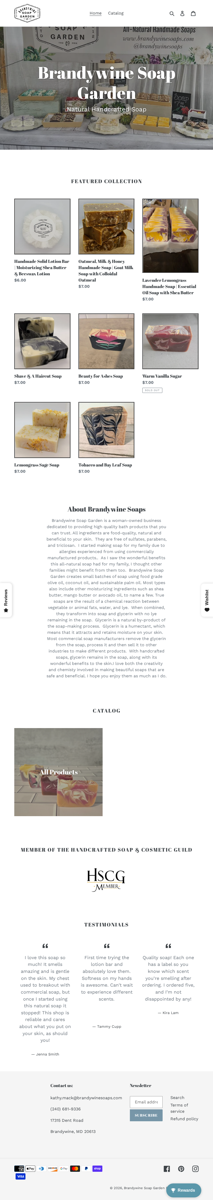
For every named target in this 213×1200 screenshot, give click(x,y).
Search (177, 1097)
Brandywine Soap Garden (144, 1188)
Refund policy (184, 1118)
